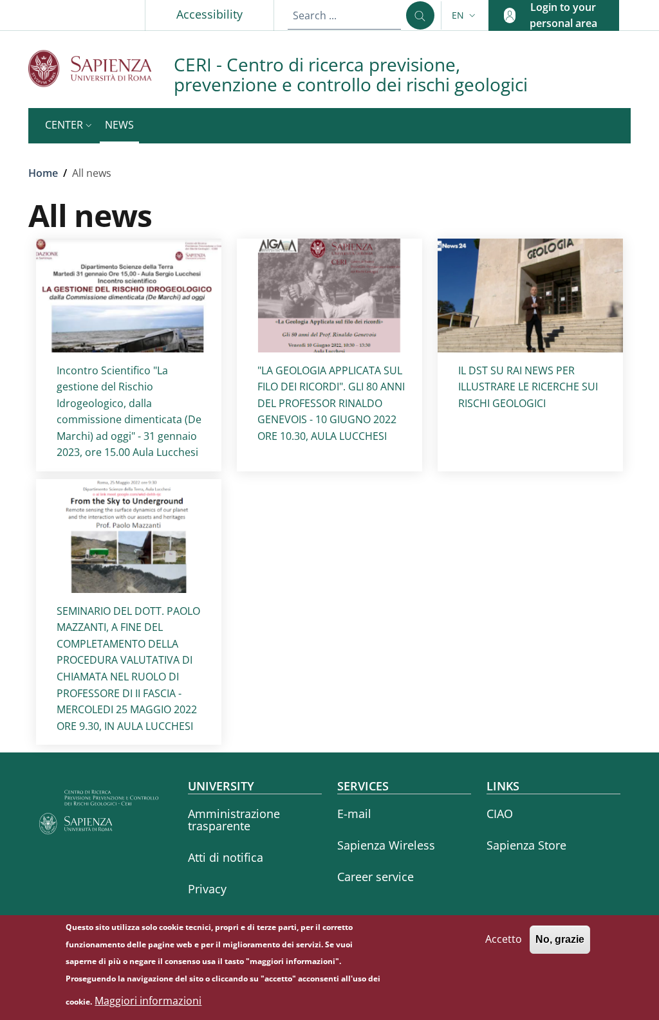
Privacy (207, 889)
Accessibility (209, 14)
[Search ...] (420, 15)
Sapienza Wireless (386, 845)
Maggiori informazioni (148, 1001)
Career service (375, 876)
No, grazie (559, 939)
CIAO (500, 813)
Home (43, 173)
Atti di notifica (225, 857)
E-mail (354, 813)
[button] (464, 15)
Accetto (503, 939)
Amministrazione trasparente (234, 819)
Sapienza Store (526, 845)
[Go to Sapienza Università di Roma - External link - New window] (101, 68)
